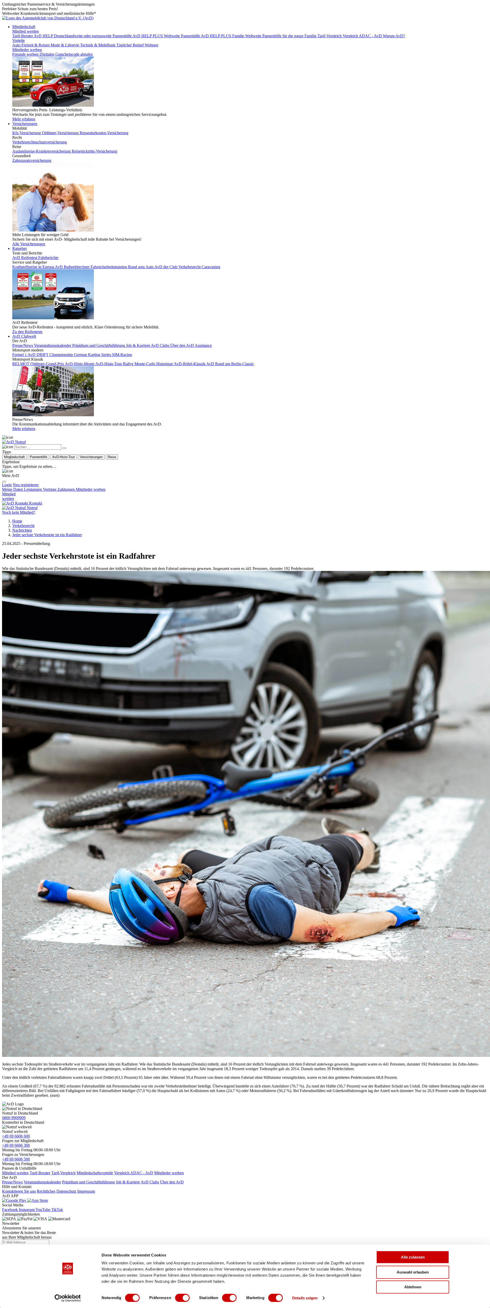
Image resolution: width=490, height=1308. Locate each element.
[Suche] (7, 437)
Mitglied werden (25, 31)
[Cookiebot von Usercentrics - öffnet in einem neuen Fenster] (67, 1298)
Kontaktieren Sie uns (19, 1191)
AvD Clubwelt (24, 336)
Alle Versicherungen (28, 244)
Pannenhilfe (38, 457)
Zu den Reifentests (27, 331)
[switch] (182, 1298)
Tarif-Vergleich (63, 1173)
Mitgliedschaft (23, 27)
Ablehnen (412, 1287)
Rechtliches (46, 1191)
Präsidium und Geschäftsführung (88, 1182)
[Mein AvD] (7, 471)
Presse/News (12, 1182)
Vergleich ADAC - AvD (133, 1173)
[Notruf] (14, 442)
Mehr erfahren (23, 119)
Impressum (86, 1191)
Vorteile (18, 40)
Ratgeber (19, 248)
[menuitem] (26, 485)
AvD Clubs (150, 1182)
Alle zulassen (413, 1257)
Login (7, 485)
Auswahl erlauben (413, 1272)
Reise (112, 457)
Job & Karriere (128, 1182)
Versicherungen (24, 123)
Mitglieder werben (27, 49)
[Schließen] (64, 448)
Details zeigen (304, 1298)
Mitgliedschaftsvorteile (95, 1173)
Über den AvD (172, 1182)
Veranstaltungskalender (42, 1182)
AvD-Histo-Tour (63, 457)
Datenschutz (66, 1191)
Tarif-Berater (40, 1173)
